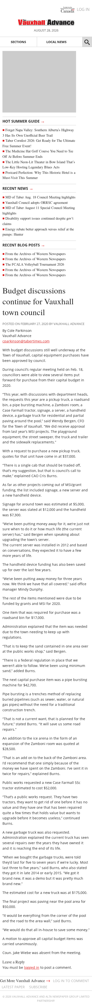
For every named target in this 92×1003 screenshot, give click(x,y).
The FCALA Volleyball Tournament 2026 (34, 264)
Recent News (17, 188)
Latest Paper (13, 987)
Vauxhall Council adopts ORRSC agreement (36, 202)
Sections (18, 42)
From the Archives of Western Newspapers (35, 253)
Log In (83, 9)
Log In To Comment (71, 980)
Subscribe (38, 987)
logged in (31, 967)
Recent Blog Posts (23, 245)
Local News (56, 42)
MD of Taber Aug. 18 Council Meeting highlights (40, 197)
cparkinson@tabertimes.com (26, 341)
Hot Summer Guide (23, 121)
